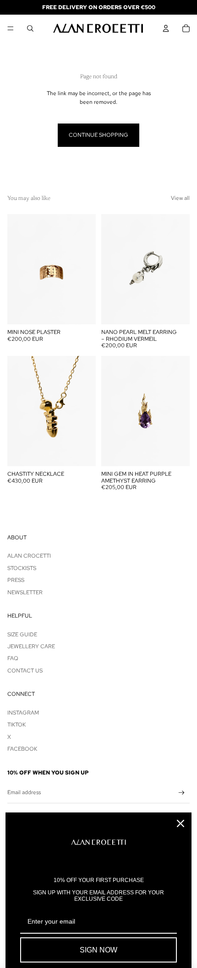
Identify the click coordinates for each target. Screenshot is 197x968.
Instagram (23, 712)
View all (180, 198)
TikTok (16, 724)
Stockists (21, 568)
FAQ (12, 658)
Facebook (22, 749)
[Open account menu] (166, 28)
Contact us (25, 670)
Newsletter (25, 592)
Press (15, 580)
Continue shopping (98, 135)
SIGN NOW (98, 950)
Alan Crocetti (29, 555)
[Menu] (10, 28)
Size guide (22, 634)
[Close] (181, 823)
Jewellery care (31, 646)
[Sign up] (182, 793)
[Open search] (30, 28)
